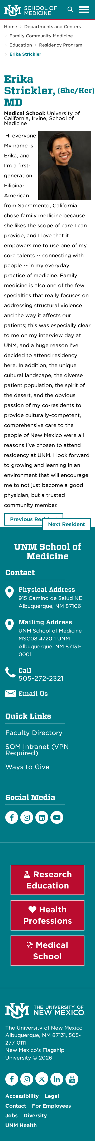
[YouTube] (71, 1079)
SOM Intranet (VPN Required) (37, 750)
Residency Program (60, 45)
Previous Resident (33, 519)
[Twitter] (41, 1078)
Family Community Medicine (41, 35)
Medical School (50, 950)
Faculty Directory (34, 733)
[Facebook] (11, 817)
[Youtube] (56, 817)
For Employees (51, 1106)
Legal (52, 1096)
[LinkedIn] (41, 817)
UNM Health (21, 1125)
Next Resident (66, 524)
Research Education (49, 880)
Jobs (11, 1116)
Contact (15, 1106)
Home (10, 26)
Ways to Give (27, 767)
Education (21, 45)
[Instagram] (26, 817)
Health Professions (47, 915)
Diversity (35, 1116)
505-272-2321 (40, 678)
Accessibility (22, 1096)
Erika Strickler (25, 54)
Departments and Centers (52, 26)
